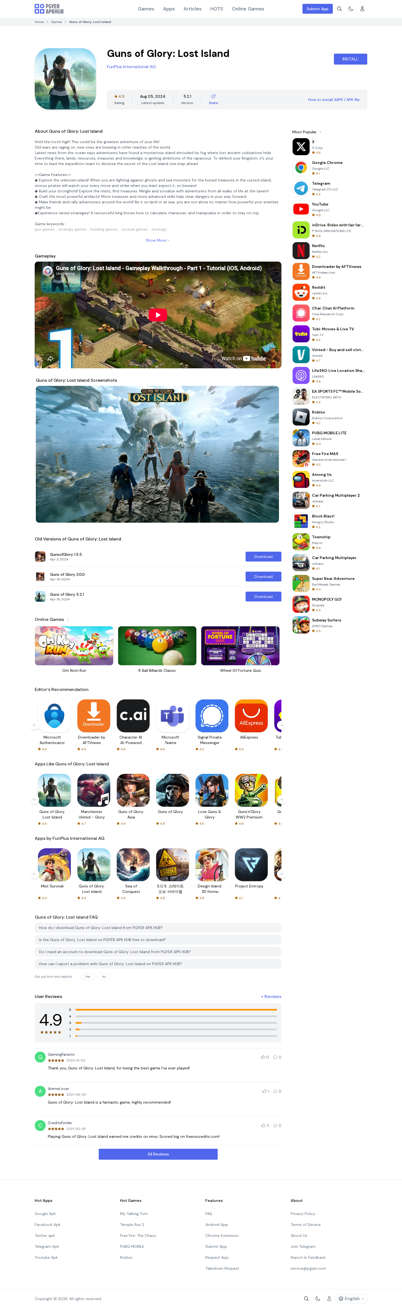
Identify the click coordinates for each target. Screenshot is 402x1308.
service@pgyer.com (308, 1268)
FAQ (208, 1213)
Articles (192, 8)
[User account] (362, 9)
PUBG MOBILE (132, 1246)
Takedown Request (222, 1268)
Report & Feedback (308, 1257)
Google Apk (45, 1213)
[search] (339, 9)
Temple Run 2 (132, 1224)
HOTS (216, 8)
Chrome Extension (221, 1235)
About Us (299, 1235)
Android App (216, 1224)
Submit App (317, 8)
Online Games (248, 8)
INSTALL (351, 59)
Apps (169, 8)
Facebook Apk (47, 1224)
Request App (217, 1257)
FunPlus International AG (131, 67)
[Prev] (45, 454)
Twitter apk (45, 1235)
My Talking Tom (134, 1213)
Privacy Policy (303, 1213)
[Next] (271, 454)
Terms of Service (306, 1224)
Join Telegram (303, 1246)
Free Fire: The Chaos (138, 1235)
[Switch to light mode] (351, 9)
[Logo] (49, 8)
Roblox (126, 1257)
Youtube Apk (46, 1257)
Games (146, 8)
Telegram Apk (47, 1246)
